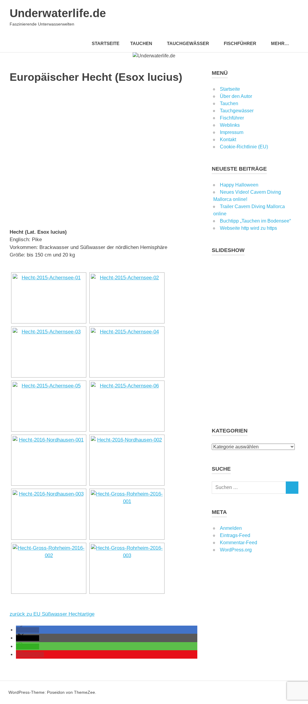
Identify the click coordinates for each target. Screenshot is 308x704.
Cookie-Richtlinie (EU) (244, 146)
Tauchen (229, 103)
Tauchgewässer (188, 43)
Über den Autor (236, 96)
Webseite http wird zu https (248, 228)
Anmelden (231, 528)
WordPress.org (236, 549)
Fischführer (240, 43)
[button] (27, 630)
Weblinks (230, 125)
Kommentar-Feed (238, 542)
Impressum (231, 132)
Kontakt (228, 139)
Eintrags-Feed (235, 535)
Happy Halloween (239, 184)
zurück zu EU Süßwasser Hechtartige (52, 614)
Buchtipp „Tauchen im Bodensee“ (255, 220)
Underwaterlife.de (58, 13)
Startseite (105, 43)
